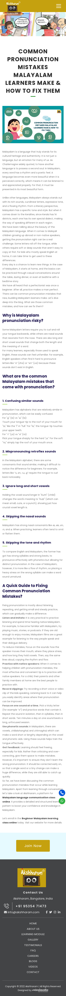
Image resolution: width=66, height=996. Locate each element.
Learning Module (33, 934)
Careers (33, 956)
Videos (33, 967)
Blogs (33, 961)
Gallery (33, 940)
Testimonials (33, 945)
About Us (33, 929)
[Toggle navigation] (58, 6)
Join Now (33, 845)
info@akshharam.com (23, 912)
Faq (33, 950)
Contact (33, 972)
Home (33, 923)
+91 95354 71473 (31, 906)
